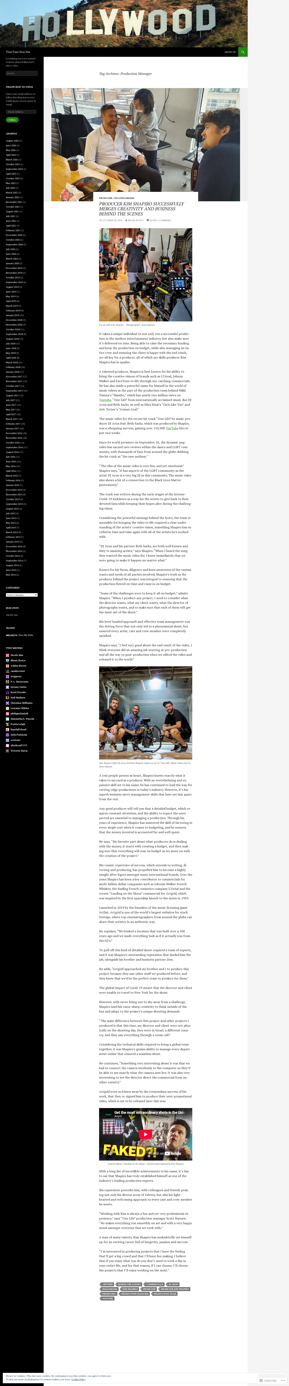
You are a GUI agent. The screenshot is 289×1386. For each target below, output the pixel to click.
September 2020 (14, 244)
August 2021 (12, 211)
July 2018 (10, 343)
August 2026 (12, 140)
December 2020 (14, 235)
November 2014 (14, 551)
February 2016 (13, 480)
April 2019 (11, 301)
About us (230, 52)
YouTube (172, 428)
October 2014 (13, 555)
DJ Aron (173, 1284)
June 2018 (11, 348)
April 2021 (11, 225)
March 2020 (12, 258)
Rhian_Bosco (136, 220)
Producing (109, 1293)
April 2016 (11, 470)
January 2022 (12, 197)
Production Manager (134, 1293)
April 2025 (11, 173)
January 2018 (12, 371)
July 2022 (10, 187)
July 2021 (10, 216)
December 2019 (14, 268)
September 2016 (14, 447)
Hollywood (109, 1289)
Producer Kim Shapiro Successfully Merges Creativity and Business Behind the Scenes (141, 209)
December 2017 (14, 376)
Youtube (105, 400)
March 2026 (12, 159)
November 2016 (14, 437)
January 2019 (12, 315)
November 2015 (14, 494)
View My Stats (25, 635)
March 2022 (12, 192)
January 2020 (12, 263)
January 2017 (12, 428)
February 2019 (13, 310)
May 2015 (11, 522)
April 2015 (11, 527)
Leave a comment (160, 220)
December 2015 (14, 489)
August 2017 (12, 395)
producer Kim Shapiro (175, 1289)
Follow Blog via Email (19, 87)
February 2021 (13, 230)
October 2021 (13, 206)
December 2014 (14, 546)
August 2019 (12, 286)
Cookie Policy (78, 1379)
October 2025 (13, 164)
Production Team (165, 1293)
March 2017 (12, 419)
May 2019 (11, 296)
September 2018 (14, 334)
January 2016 (12, 485)
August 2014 (12, 565)
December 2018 (14, 319)
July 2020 (10, 249)
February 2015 (13, 536)
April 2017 (11, 414)
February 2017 (13, 423)
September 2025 (14, 168)
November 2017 (14, 381)
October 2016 (13, 442)
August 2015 (12, 508)
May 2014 (11, 574)
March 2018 (12, 362)
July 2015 (10, 513)
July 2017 (10, 400)
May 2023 (11, 183)
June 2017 (11, 404)
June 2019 (11, 291)
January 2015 (12, 541)
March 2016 (12, 475)
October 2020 (13, 239)
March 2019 (12, 305)
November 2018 (14, 324)
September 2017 (14, 390)
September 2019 (14, 282)
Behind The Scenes (129, 1284)
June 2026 (11, 145)
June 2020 (11, 253)
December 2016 (14, 433)
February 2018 (13, 367)
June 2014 (11, 569)
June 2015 (11, 518)
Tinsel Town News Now (18, 52)
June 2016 (11, 461)
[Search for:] (22, 73)
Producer (105, 198)
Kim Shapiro (130, 1289)
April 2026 (11, 154)
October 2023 (13, 178)
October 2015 (13, 499)
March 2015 (12, 532)
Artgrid (107, 1284)
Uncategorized (124, 198)
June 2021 (11, 220)
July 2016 (10, 456)
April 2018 (11, 357)
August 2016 (12, 452)
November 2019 (14, 272)
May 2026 (11, 150)
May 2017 (11, 409)
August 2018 (12, 338)
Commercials (154, 1284)
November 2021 (14, 201)
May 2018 (11, 352)
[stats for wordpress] (12, 635)
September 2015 (14, 503)
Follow (12, 119)
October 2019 (13, 277)
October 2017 (13, 385)
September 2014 (14, 560)
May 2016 (11, 466)
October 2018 (13, 329)
